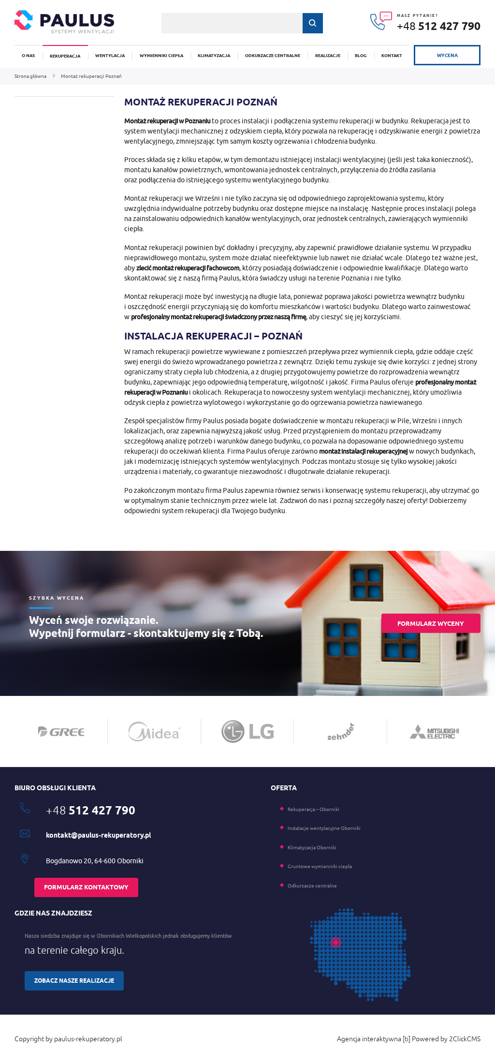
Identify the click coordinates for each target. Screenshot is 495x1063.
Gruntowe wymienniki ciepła (320, 866)
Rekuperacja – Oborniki (313, 809)
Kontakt (391, 55)
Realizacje (327, 55)
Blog (360, 55)
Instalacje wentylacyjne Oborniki (324, 828)
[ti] (406, 1039)
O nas (28, 55)
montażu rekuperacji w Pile (367, 421)
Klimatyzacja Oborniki (312, 847)
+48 (438, 25)
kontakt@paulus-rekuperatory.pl (98, 835)
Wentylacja (110, 55)
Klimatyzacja (214, 55)
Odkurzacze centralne (272, 55)
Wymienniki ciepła (161, 55)
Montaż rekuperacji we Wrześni (172, 198)
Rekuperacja (65, 56)
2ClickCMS (464, 1039)
